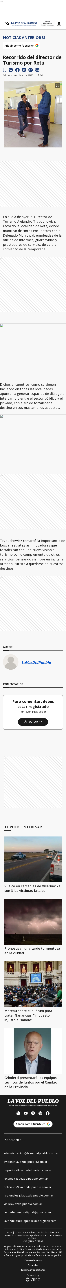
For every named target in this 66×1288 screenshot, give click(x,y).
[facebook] (17, 70)
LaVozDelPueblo (36, 662)
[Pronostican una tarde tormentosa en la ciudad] (33, 922)
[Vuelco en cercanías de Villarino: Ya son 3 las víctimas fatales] (33, 859)
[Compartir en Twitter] (24, 70)
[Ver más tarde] (4, 70)
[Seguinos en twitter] (33, 1113)
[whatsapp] (11, 70)
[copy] (37, 70)
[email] (30, 70)
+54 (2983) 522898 (33, 1241)
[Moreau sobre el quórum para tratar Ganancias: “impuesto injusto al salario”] (33, 984)
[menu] (7, 24)
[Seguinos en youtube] (26, 1113)
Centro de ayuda (33, 1260)
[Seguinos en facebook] (48, 1113)
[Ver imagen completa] (57, 85)
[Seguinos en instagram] (40, 1113)
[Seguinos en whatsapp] (18, 1113)
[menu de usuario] (59, 24)
